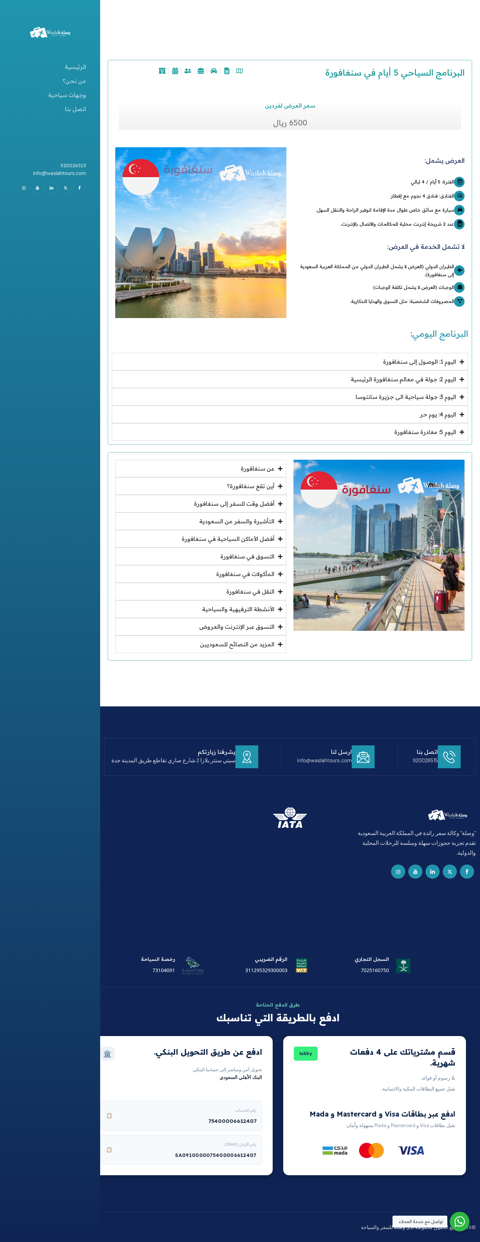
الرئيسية (75, 66)
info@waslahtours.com (59, 173)
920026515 (73, 165)
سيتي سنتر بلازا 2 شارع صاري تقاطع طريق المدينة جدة (173, 760)
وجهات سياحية (67, 94)
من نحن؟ (74, 80)
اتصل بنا (75, 108)
